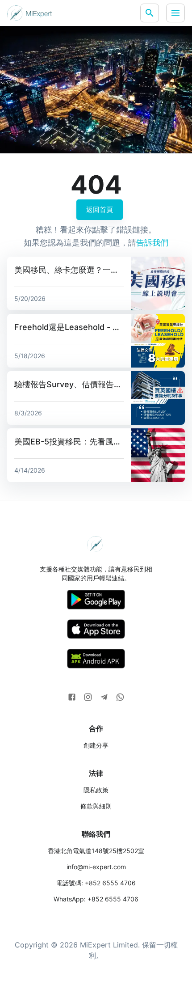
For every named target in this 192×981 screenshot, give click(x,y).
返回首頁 (99, 209)
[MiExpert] (29, 13)
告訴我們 (152, 242)
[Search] (149, 13)
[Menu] (175, 13)
